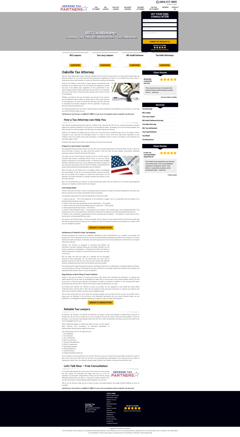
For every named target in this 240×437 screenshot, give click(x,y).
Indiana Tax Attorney (112, 395)
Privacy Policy (110, 417)
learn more (75, 65)
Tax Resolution (148, 140)
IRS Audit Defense (127, 8)
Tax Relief (146, 136)
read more (155, 92)
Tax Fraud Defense (149, 132)
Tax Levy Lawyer (115, 8)
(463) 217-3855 (168, 1)
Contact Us (175, 8)
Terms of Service (111, 419)
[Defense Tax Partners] (71, 408)
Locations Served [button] (111, 423)
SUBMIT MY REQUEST (159, 41)
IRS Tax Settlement (154, 8)
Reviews (165, 7)
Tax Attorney (96, 8)
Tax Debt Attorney (140, 8)
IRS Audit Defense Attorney (152, 120)
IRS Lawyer (105, 8)
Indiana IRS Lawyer (112, 397)
